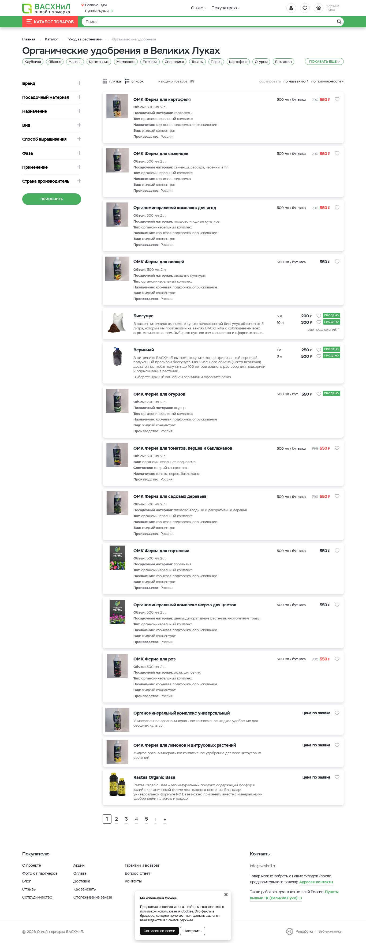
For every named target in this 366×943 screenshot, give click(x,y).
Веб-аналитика (330, 931)
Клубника (33, 61)
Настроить (192, 931)
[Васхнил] (46, 8)
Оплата (79, 873)
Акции (78, 865)
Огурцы (261, 61)
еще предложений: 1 (323, 329)
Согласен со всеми (159, 931)
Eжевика (150, 61)
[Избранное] (305, 8)
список (138, 81)
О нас (197, 8)
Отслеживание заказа (92, 897)
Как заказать (84, 889)
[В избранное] (337, 99)
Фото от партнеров (40, 873)
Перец (216, 61)
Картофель (238, 61)
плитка (115, 81)
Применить (51, 199)
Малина (75, 61)
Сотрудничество (37, 897)
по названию (294, 81)
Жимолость (125, 61)
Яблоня (54, 61)
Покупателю (224, 8)
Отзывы (29, 889)
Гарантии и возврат (142, 865)
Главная (28, 39)
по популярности (326, 81)
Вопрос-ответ (137, 873)
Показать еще (323, 61)
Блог (26, 881)
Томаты (197, 61)
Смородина (174, 61)
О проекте (31, 865)
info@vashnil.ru (263, 865)
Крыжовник (99, 61)
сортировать (270, 81)
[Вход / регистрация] (291, 8)
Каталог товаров (54, 21)
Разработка (304, 931)
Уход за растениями (85, 39)
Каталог (51, 39)
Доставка (81, 881)
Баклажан (283, 61)
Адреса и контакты (316, 882)
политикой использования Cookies (166, 911)
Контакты (133, 881)
